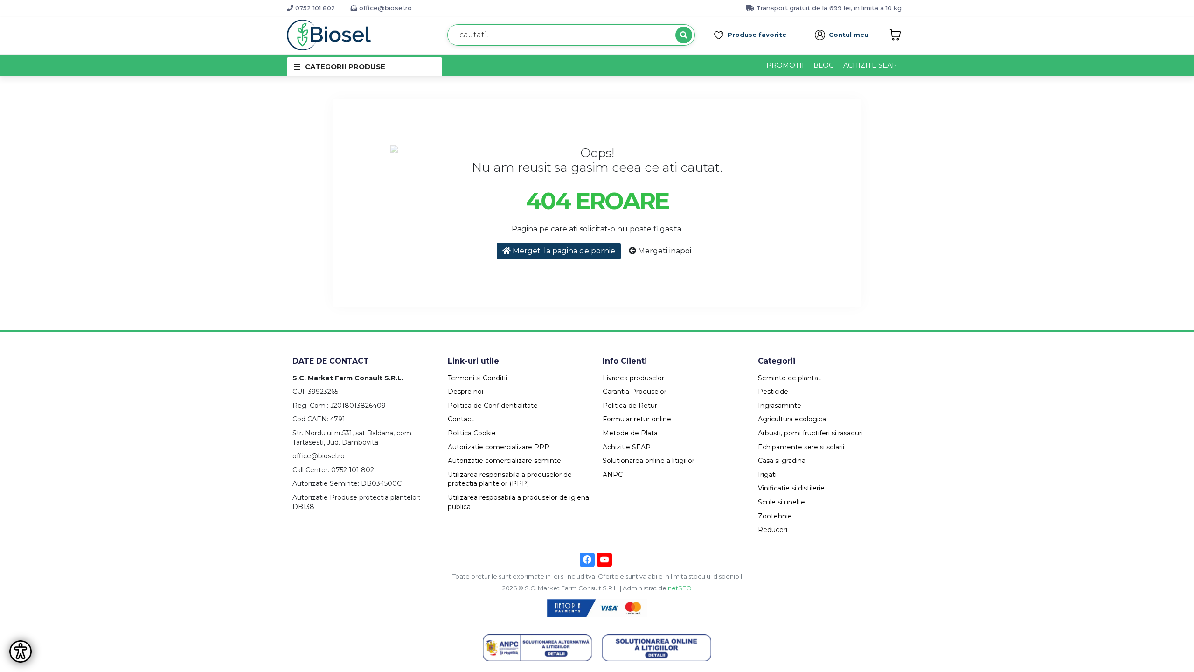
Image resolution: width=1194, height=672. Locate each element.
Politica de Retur (630, 405)
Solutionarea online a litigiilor (648, 460)
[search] (683, 35)
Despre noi (465, 391)
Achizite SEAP (870, 65)
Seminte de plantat (789, 378)
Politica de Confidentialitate (493, 405)
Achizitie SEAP (627, 447)
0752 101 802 (314, 8)
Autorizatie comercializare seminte (504, 460)
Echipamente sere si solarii (801, 447)
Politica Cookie (472, 433)
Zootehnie (775, 516)
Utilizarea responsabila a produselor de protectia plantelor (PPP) (510, 479)
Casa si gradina (781, 460)
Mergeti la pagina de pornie (563, 250)
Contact (461, 419)
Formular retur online (637, 419)
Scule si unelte (781, 502)
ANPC (613, 474)
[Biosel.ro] (329, 34)
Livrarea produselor (633, 378)
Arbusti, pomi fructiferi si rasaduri (810, 433)
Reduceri (772, 529)
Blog (823, 65)
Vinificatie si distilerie (791, 488)
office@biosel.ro (384, 8)
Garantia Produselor (634, 391)
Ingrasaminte (779, 405)
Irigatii (768, 474)
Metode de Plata (630, 433)
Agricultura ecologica (792, 419)
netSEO (680, 588)
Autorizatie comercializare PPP (498, 447)
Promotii (785, 65)
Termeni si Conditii (477, 378)
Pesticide (773, 391)
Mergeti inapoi (663, 250)
